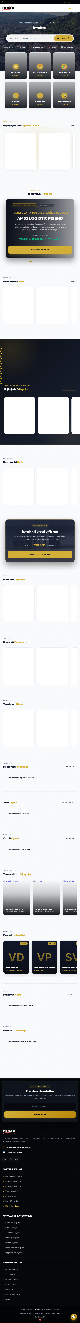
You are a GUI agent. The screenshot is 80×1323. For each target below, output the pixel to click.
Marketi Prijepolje (11, 1243)
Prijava (75, 2)
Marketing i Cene (12, 1206)
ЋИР (69, 2)
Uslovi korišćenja (25, 1313)
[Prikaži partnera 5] (40, 261)
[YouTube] (16, 1159)
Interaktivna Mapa (12, 1269)
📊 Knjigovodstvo (67, 47)
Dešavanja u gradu (12, 1196)
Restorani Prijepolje (12, 1223)
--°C (4, 2)
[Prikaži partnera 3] (35, 261)
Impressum (56, 1313)
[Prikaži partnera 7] (44, 261)
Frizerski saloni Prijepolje (14, 1248)
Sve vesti (70, 994)
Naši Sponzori (10, 1284)
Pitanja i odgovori (12, 1279)
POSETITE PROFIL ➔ (40, 249)
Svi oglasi (70, 767)
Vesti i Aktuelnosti (12, 1191)
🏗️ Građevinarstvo (37, 47)
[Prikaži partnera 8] (46, 261)
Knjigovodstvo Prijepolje (14, 1253)
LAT (65, 2)
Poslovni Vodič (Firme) (13, 1176)
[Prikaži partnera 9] (48, 261)
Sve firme (70, 125)
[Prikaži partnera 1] (30, 261)
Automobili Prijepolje (13, 1186)
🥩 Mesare (52, 47)
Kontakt (8, 1299)
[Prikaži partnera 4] (38, 261)
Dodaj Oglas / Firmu (12, 1294)
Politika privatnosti (42, 1313)
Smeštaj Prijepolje (12, 1238)
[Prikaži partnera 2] (33, 261)
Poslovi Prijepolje (11, 1201)
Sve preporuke (67, 389)
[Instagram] (10, 1159)
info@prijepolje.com (14, 1152)
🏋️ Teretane (21, 47)
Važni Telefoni (10, 1274)
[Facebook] (4, 1159)
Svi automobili (68, 802)
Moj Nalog (9, 1289)
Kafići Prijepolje (11, 1228)
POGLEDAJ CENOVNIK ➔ (40, 554)
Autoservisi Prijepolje (13, 1233)
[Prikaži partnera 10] (50, 261)
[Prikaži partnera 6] (42, 261)
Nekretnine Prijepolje (13, 1181)
